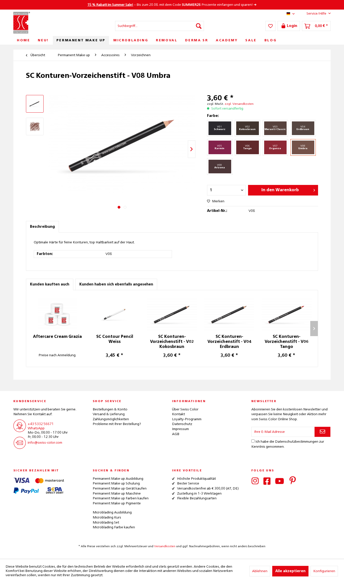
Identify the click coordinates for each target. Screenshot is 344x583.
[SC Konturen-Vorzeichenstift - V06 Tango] (287, 314)
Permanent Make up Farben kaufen (121, 498)
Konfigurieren (324, 571)
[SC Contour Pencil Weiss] (115, 314)
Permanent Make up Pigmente (117, 503)
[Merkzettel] (270, 26)
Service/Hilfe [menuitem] (316, 13)
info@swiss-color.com (45, 442)
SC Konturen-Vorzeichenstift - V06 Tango (286, 342)
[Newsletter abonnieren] (322, 432)
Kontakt (178, 414)
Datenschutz (182, 424)
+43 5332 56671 (41, 424)
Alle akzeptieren (290, 571)
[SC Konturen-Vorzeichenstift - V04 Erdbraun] (229, 314)
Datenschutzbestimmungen (296, 441)
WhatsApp (36, 428)
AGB (175, 434)
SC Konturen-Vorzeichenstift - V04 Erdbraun (229, 342)
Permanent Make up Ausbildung (118, 478)
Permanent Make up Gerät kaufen (120, 488)
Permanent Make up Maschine (117, 493)
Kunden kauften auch (49, 284)
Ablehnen (259, 571)
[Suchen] (198, 26)
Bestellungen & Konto (110, 409)
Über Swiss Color (185, 409)
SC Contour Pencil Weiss (114, 339)
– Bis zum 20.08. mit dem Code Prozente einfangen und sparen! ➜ (172, 5)
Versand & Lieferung (109, 414)
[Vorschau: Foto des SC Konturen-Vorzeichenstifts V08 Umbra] (35, 104)
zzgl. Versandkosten (239, 104)
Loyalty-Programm (186, 419)
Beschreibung (42, 227)
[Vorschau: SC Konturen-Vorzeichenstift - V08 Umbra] (35, 126)
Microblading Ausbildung (112, 512)
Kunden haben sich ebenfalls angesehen (116, 284)
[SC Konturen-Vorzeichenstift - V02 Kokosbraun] (172, 314)
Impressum (180, 429)
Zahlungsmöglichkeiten (111, 419)
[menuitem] (159, 26)
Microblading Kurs (107, 517)
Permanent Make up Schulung (116, 483)
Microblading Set (106, 522)
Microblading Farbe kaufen (114, 527)
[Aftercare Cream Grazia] (57, 314)
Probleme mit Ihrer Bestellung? (117, 424)
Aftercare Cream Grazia (57, 337)
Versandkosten (164, 546)
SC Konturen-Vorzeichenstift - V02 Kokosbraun (172, 342)
